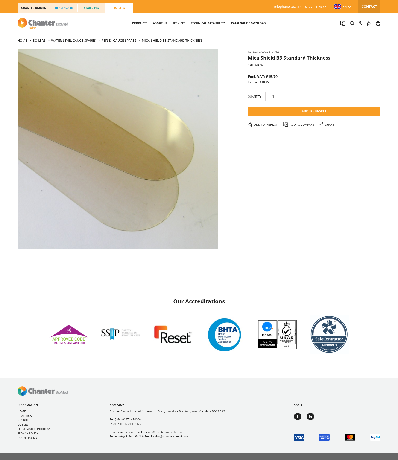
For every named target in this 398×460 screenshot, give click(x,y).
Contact (369, 6)
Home (22, 411)
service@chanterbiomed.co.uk (162, 432)
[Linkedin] (310, 416)
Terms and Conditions (34, 429)
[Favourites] (368, 23)
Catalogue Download (248, 23)
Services (179, 23)
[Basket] (378, 23)
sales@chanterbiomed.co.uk (171, 436)
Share (329, 125)
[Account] (360, 23)
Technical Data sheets (208, 23)
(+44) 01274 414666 (128, 419)
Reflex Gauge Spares (263, 51)
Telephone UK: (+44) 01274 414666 (299, 6)
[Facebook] (297, 416)
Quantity (254, 96)
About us (160, 23)
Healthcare (64, 8)
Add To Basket (314, 111)
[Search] (352, 23)
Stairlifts (91, 8)
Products (139, 23)
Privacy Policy (28, 433)
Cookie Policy (27, 438)
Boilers (119, 8)
